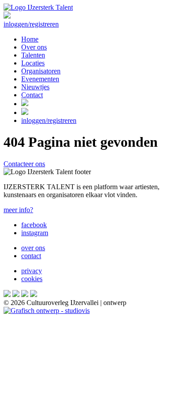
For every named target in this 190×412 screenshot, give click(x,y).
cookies (31, 278)
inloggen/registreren (31, 24)
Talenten (33, 55)
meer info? (18, 210)
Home (29, 39)
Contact (32, 95)
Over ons (34, 47)
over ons (33, 248)
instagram (34, 233)
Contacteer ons (24, 164)
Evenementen (40, 79)
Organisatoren (41, 71)
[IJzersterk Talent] (38, 7)
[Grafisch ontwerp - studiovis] (47, 310)
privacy (31, 271)
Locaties (33, 63)
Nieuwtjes (35, 87)
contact (31, 255)
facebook (34, 225)
